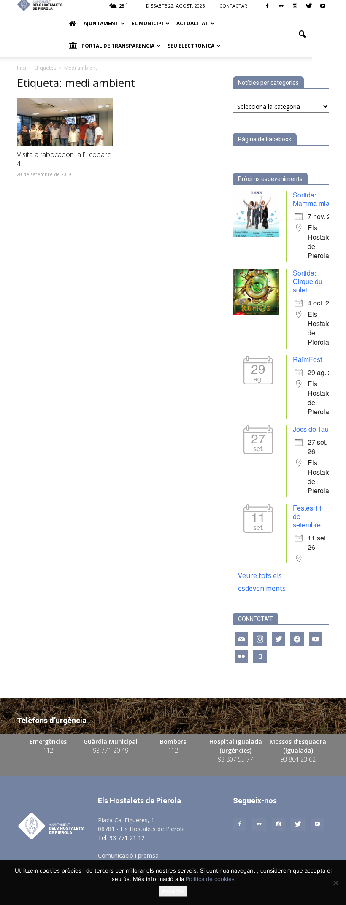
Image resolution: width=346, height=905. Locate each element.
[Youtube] (322, 6)
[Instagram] (295, 6)
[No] (335, 882)
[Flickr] (281, 6)
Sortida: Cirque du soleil (307, 281)
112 (48, 750)
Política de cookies (210, 878)
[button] (302, 34)
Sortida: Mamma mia (311, 199)
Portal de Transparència (117, 45)
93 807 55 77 (235, 759)
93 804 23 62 (298, 759)
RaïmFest (307, 359)
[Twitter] (309, 6)
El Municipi (147, 23)
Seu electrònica (191, 45)
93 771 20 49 (110, 750)
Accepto (173, 891)
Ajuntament (101, 23)
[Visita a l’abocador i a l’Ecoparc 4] (65, 122)
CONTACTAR (233, 6)
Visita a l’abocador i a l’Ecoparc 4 (64, 158)
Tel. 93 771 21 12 (121, 838)
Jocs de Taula (313, 429)
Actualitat (192, 23)
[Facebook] (267, 6)
